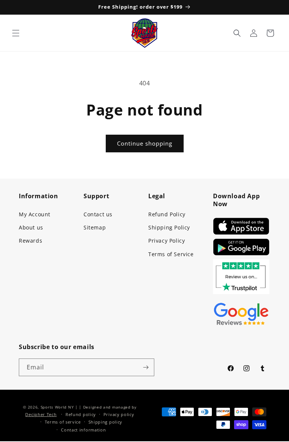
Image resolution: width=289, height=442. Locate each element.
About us (31, 227)
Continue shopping (144, 143)
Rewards (30, 240)
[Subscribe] (145, 367)
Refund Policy (167, 214)
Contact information (83, 430)
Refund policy (80, 414)
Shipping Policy (169, 227)
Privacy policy (118, 414)
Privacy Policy (166, 240)
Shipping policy (105, 422)
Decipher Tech (40, 414)
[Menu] (16, 33)
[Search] (237, 33)
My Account (34, 214)
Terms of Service (171, 254)
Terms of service (63, 422)
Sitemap (95, 227)
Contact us (98, 214)
